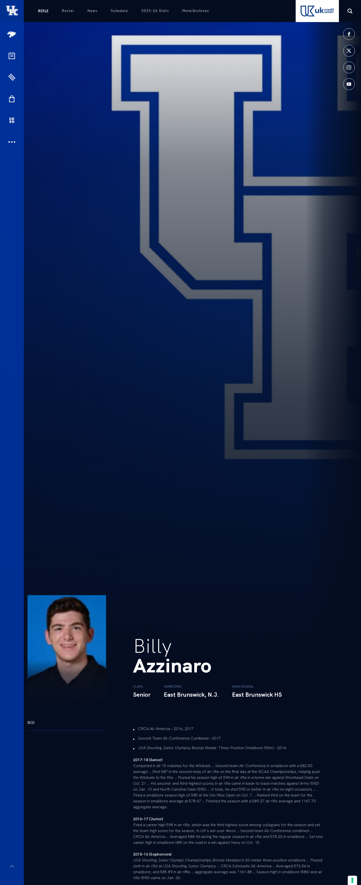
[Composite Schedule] (12, 55)
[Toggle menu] (12, 866)
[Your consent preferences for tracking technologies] (352, 880)
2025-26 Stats (155, 10)
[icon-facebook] (349, 34)
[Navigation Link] (12, 34)
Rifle (43, 11)
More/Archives (195, 10)
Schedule (119, 10)
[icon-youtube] (349, 84)
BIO (31, 722)
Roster (68, 10)
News (92, 10)
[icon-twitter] (349, 51)
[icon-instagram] (349, 67)
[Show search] (350, 11)
